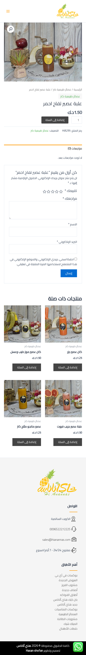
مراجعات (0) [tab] (75, 148)
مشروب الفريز (69, 585)
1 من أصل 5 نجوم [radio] (61, 192)
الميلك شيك (70, 623)
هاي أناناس (24, 645)
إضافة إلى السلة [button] (67, 367)
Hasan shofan (34, 650)
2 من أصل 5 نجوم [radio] (57, 192)
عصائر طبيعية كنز (62, 89)
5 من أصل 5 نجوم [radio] (44, 192)
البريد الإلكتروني (67, 241)
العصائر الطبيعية (68, 614)
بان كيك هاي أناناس (65, 599)
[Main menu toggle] (8, 11)
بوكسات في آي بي (66, 575)
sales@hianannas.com (56, 539)
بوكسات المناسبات (66, 609)
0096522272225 (60, 529)
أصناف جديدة (69, 590)
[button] (10, 29)
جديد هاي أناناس (67, 604)
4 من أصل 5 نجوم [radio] (49, 192)
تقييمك (71, 190)
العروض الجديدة (68, 580)
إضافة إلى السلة (54, 120)
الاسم (72, 224)
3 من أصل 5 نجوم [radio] (53, 192)
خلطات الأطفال (68, 628)
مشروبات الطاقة (67, 619)
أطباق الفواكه (68, 594)
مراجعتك (70, 198)
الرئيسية (78, 89)
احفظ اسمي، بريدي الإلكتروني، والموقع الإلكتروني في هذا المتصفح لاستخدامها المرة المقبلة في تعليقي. (43, 261)
